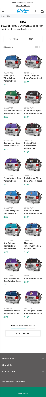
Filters (15, 39)
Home (3, 16)
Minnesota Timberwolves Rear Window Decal (32, 246)
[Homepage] (23, 11)
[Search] (37, 11)
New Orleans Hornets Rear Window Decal (10, 246)
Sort (31, 39)
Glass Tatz (8, 73)
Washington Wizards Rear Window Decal (10, 78)
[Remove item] (43, 4)
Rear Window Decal (33, 278)
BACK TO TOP (23, 393)
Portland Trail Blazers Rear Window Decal (30, 145)
